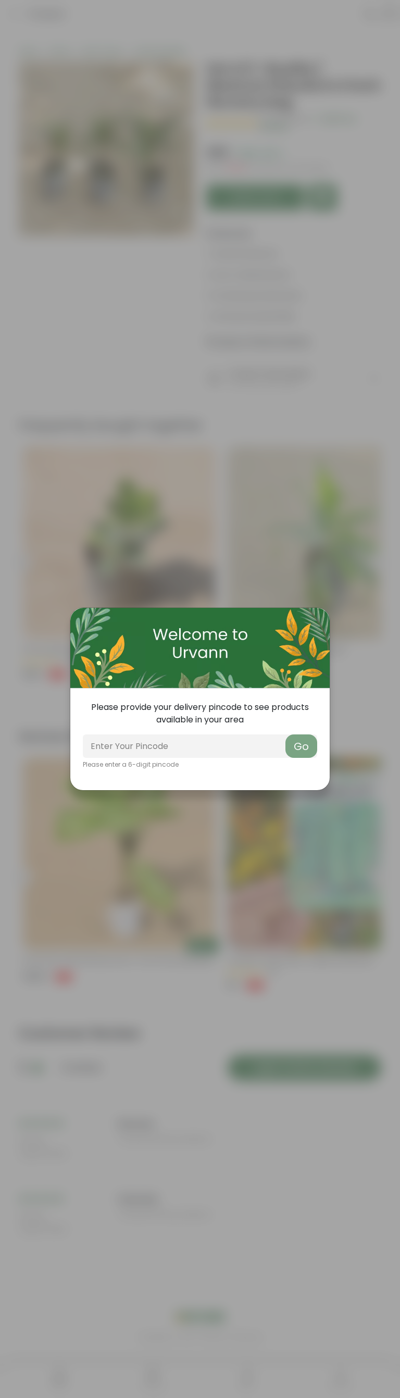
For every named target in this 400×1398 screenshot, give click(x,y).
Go (301, 746)
